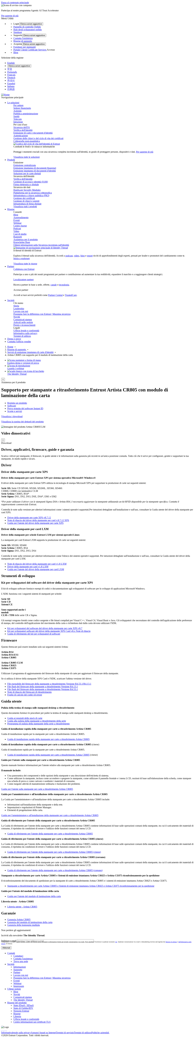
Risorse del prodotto (17, 1002)
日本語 (11, 89)
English (11, 63)
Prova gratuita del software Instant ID (25, 408)
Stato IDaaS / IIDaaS (23, 1005)
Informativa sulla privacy (25, 333)
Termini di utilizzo (22, 336)
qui (116, 942)
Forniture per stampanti (24, 47)
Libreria (17, 1016)
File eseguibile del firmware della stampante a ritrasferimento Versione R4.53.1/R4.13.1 (49, 683)
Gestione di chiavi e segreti (26, 201)
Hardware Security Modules (27, 190)
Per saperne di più (9, 15)
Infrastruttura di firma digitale (27, 203)
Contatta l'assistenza (23, 38)
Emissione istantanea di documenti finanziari (34, 168)
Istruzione (18, 122)
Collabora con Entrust (23, 269)
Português (12, 72)
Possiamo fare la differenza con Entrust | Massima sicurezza (42, 314)
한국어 (11, 80)
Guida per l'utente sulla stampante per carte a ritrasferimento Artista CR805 (37, 789)
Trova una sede (20, 961)
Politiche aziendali (100, 1032)
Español (11, 83)
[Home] (5, 94)
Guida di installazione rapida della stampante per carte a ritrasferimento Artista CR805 (48, 739)
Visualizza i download (12, 416)
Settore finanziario (22, 108)
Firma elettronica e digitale (26, 184)
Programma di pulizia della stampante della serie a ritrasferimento (38, 723)
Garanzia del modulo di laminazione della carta (29, 922)
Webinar (17, 223)
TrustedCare (71, 295)
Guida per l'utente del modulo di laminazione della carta (34, 896)
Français (11, 74)
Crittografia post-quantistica (26, 141)
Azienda (17, 111)
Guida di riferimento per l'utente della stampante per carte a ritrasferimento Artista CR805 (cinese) (54, 852)
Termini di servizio (65, 1032)
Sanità (16, 116)
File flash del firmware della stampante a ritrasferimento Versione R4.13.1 (42, 686)
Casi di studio (20, 234)
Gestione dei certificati (24, 198)
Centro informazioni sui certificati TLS (32, 1022)
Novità (16, 316)
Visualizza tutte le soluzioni (26, 157)
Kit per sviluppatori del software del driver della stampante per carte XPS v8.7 (44, 628)
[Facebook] (2, 1030)
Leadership (18, 308)
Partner (16, 972)
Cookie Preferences (119, 1032)
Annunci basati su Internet (43, 1032)
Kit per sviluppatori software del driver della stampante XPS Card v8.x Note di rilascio (48, 631)
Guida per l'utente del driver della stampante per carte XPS (35, 523)
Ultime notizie (14, 989)
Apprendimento (20, 217)
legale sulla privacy (21, 1032)
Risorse (17, 1013)
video (76, 255)
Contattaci (18, 956)
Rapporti (17, 236)
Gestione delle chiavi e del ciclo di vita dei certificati (38, 138)
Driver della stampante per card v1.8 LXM (27, 566)
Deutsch (11, 77)
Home (10, 346)
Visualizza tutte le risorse (25, 263)
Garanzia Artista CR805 (18, 919)
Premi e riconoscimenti (24, 325)
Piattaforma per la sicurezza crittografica (32, 192)
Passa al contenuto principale (15, 2)
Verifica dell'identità (22, 130)
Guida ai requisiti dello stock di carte (24, 718)
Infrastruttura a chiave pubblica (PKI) (31, 195)
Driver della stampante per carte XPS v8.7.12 (29, 517)
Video (16, 231)
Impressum (18, 986)
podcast (69, 255)
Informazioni (19, 967)
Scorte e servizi (14, 411)
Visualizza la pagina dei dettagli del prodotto (22, 421)
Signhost (17, 32)
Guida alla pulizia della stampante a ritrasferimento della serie (36, 721)
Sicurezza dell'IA (21, 127)
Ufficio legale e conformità (26, 330)
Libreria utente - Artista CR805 (22, 906)
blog (82, 255)
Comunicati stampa (22, 319)
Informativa (6, 1032)
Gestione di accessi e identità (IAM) (30, 181)
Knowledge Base (21, 242)
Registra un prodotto (17, 403)
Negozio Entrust (21, 1011)
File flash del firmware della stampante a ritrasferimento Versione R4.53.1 (42, 689)
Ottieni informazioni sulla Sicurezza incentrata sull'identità (41, 245)
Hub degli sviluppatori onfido (27, 29)
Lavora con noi (20, 311)
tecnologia (64, 284)
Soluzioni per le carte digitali (27, 173)
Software (11, 405)
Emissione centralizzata (24, 165)
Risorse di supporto (22, 41)
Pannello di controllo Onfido (27, 27)
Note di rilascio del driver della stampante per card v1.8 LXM (36, 564)
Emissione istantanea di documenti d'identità (34, 170)
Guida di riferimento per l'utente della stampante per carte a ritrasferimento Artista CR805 (50, 833)
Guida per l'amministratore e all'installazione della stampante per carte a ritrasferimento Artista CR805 (49, 815)
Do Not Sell (134, 1032)
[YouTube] (6, 1030)
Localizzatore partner (23, 279)
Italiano (10, 86)
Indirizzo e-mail (8, 940)
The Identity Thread (23, 1000)
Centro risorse (20, 225)
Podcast (17, 228)
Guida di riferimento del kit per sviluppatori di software (33, 634)
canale (54, 284)
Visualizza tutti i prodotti (25, 206)
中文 (9, 69)
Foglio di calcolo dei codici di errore (24, 694)
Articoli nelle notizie (23, 322)
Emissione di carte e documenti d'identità (33, 133)
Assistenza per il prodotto (25, 239)
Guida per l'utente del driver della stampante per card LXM (35, 569)
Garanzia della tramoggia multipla (23, 925)
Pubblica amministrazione (25, 113)
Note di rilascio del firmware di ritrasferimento (29, 692)
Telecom (17, 119)
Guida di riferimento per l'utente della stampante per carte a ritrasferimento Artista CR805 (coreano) (55, 870)
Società (10, 964)
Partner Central (55, 295)
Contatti (11, 953)
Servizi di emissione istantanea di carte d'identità (30, 352)
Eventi (16, 220)
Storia (16, 305)
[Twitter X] (1, 1030)
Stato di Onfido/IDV (23, 1008)
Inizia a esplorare (21, 258)
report (90, 255)
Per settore (18, 105)
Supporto (17, 969)
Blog (15, 52)
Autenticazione (20, 135)
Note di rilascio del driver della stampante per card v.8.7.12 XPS (38, 520)
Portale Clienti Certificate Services (30, 49)
